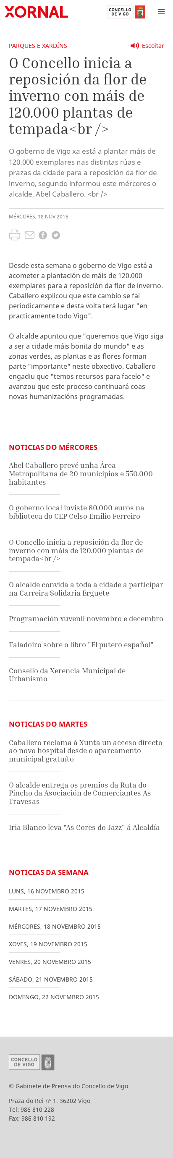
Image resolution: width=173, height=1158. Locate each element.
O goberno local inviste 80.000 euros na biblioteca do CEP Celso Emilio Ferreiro (76, 511)
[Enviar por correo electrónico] (29, 236)
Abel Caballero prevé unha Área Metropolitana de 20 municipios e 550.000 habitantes (81, 473)
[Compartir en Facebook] (43, 236)
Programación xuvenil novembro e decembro (86, 618)
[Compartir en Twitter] (56, 236)
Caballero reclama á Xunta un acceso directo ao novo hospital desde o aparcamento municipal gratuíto (86, 750)
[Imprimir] (14, 236)
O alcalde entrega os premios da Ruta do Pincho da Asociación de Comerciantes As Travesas (80, 793)
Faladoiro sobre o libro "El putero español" (81, 644)
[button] (161, 12)
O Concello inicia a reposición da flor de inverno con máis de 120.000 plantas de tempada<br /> (76, 550)
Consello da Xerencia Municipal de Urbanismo (67, 674)
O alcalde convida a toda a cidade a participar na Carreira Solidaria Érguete (86, 588)
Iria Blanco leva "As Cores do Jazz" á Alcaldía (84, 827)
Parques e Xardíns (38, 46)
